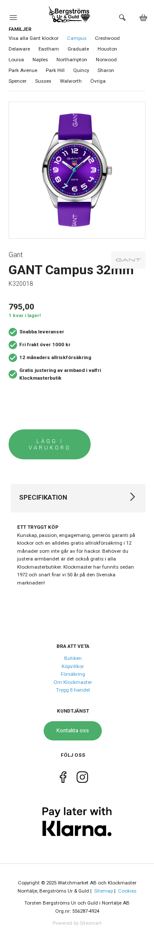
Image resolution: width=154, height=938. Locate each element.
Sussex (43, 81)
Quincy (81, 70)
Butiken (73, 658)
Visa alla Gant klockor (34, 38)
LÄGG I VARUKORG (50, 444)
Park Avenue (23, 70)
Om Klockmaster (72, 682)
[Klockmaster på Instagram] (82, 779)
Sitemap (103, 891)
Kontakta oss (72, 730)
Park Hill (55, 70)
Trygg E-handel (73, 690)
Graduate (78, 49)
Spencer (18, 81)
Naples (40, 60)
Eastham (48, 49)
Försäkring (73, 674)
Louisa (16, 60)
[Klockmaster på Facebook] (63, 779)
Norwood (106, 60)
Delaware (19, 49)
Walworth (71, 81)
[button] (13, 19)
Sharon (106, 70)
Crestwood (107, 38)
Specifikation (43, 497)
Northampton (71, 60)
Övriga (98, 81)
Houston (107, 49)
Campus (76, 38)
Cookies (127, 891)
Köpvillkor (73, 666)
